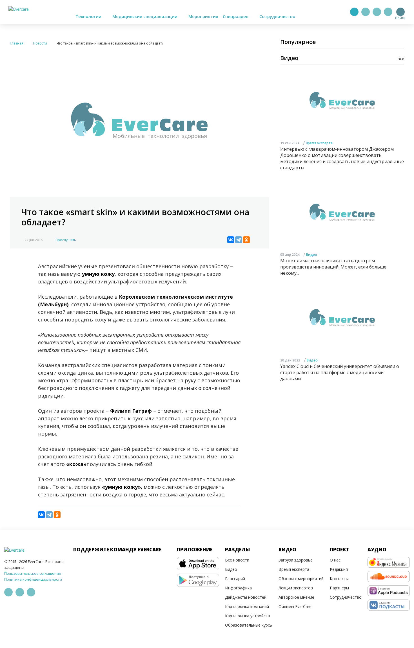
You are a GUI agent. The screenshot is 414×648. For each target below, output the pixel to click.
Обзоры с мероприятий (301, 578)
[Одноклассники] (246, 239)
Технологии (89, 16)
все (401, 58)
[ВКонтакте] (230, 239)
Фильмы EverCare (295, 606)
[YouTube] (388, 12)
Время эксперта (319, 143)
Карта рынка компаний (247, 606)
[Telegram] (365, 12)
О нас (335, 560)
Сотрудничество (277, 16)
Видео (311, 254)
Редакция (339, 569)
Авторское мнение (296, 597)
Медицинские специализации (145, 16)
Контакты (339, 578)
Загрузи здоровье (296, 560)
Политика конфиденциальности (33, 579)
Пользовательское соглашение (32, 573)
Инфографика (238, 588)
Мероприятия (203, 16)
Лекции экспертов (296, 588)
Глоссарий (235, 578)
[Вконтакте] (377, 12)
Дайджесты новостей (245, 597)
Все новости (237, 560)
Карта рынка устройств (247, 615)
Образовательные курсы (249, 625)
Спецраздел (236, 16)
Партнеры (339, 588)
